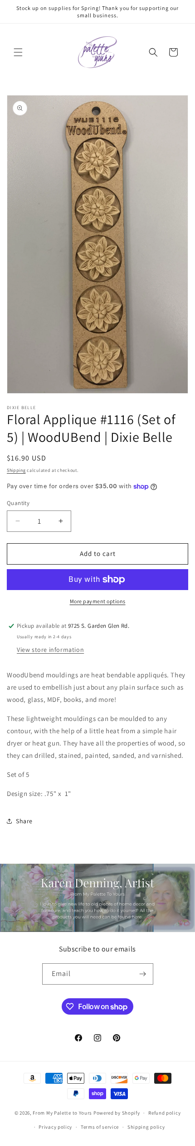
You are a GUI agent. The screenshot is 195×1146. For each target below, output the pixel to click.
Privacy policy (55, 1127)
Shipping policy (146, 1127)
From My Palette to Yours (62, 1113)
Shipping (16, 470)
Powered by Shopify (116, 1113)
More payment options (98, 601)
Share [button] (24, 821)
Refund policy (164, 1113)
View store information (50, 650)
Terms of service (100, 1127)
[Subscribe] (143, 974)
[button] (18, 52)
